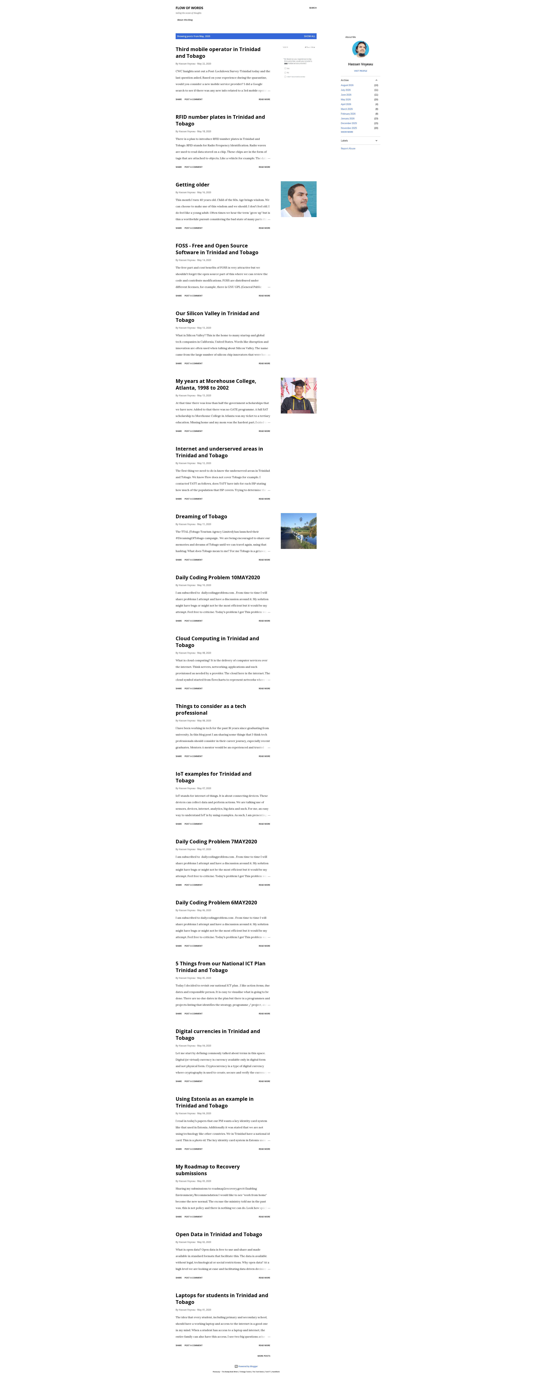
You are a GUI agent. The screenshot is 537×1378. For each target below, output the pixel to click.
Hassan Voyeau (360, 64)
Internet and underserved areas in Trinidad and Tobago (219, 452)
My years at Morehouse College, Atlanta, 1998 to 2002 (216, 384)
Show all (309, 36)
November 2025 (349, 128)
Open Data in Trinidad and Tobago (219, 1234)
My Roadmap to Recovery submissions (208, 1170)
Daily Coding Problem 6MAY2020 (216, 902)
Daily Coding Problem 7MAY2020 (216, 841)
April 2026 (346, 104)
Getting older (192, 184)
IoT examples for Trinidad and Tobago (213, 777)
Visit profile (360, 71)
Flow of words (189, 7)
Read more (264, 99)
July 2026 (346, 90)
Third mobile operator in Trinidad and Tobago (218, 52)
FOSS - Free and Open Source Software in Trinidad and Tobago (217, 249)
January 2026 (348, 118)
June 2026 (346, 95)
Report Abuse (348, 148)
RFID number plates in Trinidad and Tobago (220, 120)
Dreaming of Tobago (201, 516)
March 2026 (347, 109)
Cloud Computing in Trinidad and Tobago (217, 642)
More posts (264, 1355)
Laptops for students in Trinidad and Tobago (222, 1298)
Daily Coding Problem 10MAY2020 (218, 577)
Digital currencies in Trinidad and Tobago (218, 1034)
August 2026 (347, 85)
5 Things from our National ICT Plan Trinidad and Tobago (221, 967)
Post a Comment (194, 99)
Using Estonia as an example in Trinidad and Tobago (215, 1102)
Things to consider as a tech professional (211, 709)
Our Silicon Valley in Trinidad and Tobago (217, 316)
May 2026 (346, 99)
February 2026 (348, 114)
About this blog (185, 19)
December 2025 (349, 123)
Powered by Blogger (248, 1366)
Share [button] (179, 99)
